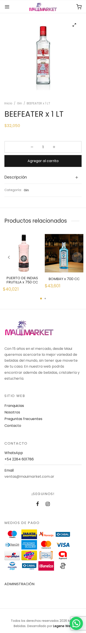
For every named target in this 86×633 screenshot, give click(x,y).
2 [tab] (45, 298)
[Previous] (9, 257)
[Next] (77, 257)
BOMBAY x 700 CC (64, 278)
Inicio (8, 103)
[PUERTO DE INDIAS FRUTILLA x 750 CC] (22, 253)
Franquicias (14, 405)
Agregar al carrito (43, 160)
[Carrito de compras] (79, 6)
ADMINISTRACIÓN (19, 584)
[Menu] (7, 7)
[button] (76, 623)
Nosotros (12, 412)
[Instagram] (47, 504)
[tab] (43, 177)
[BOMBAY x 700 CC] (64, 253)
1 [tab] (41, 298)
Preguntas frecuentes (23, 418)
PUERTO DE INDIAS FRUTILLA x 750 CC (22, 280)
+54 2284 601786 (19, 459)
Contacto (12, 425)
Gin (19, 103)
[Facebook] (37, 504)
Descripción (15, 177)
